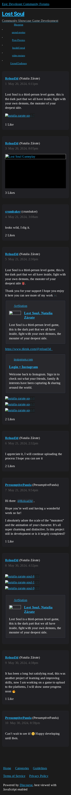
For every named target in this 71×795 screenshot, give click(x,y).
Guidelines (40, 768)
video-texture (18, 55)
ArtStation (20, 306)
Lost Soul (13, 13)
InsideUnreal (18, 47)
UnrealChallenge (18, 63)
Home (7, 768)
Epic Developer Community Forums (25, 4)
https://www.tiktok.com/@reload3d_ (29, 349)
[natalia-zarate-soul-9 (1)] (22, 588)
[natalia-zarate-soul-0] (20, 398)
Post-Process (18, 40)
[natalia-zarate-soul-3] (20, 404)
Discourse (26, 785)
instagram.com (23, 359)
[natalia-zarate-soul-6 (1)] (22, 576)
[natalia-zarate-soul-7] (20, 115)
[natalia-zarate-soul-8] (20, 410)
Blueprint (18, 24)
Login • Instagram (23, 367)
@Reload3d (25, 501)
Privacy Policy (38, 776)
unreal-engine (18, 32)
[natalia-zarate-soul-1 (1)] (22, 582)
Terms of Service (14, 776)
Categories (22, 768)
